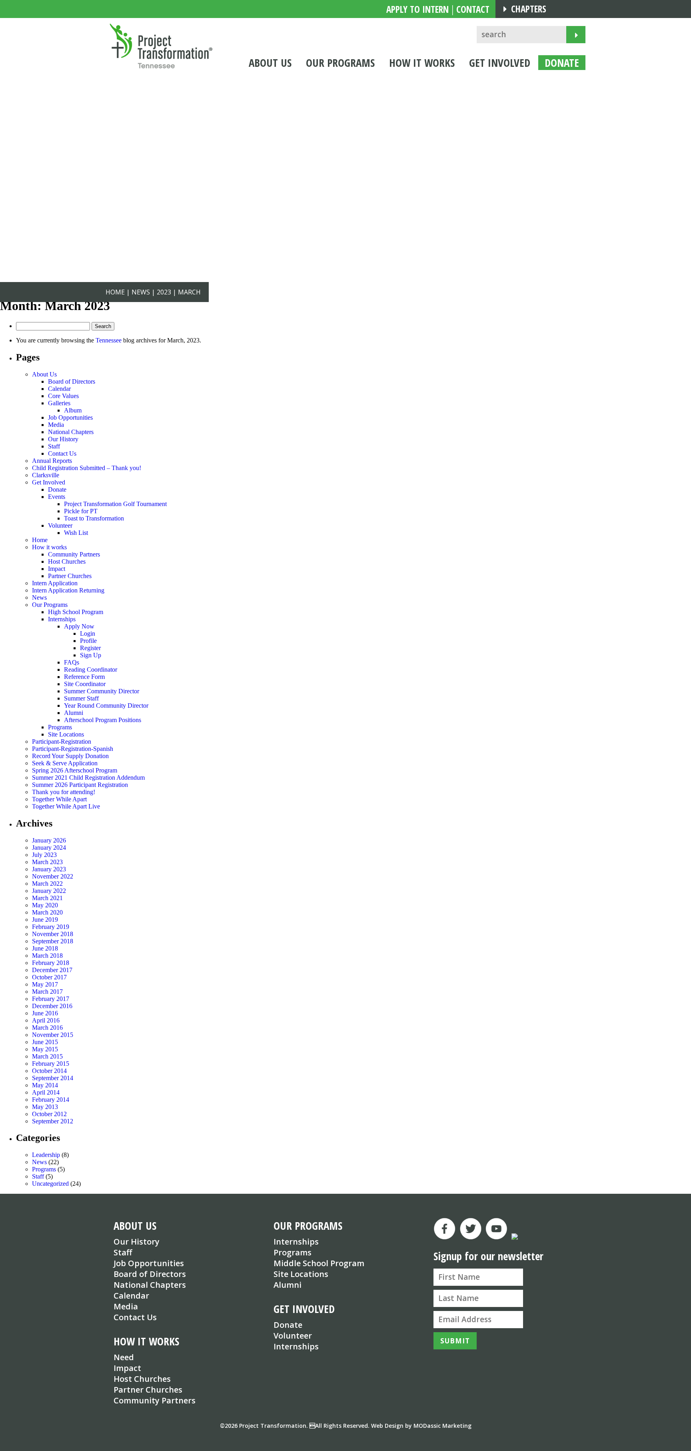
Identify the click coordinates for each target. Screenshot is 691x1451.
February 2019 (50, 926)
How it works (49, 547)
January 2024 (49, 847)
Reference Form (84, 676)
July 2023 (44, 854)
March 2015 (47, 1056)
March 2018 (47, 955)
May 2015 (45, 1049)
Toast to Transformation (94, 518)
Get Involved (48, 482)
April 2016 (46, 1020)
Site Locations (66, 734)
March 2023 (47, 862)
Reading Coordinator (90, 669)
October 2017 (49, 977)
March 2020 (47, 912)
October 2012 (49, 1114)
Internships (62, 619)
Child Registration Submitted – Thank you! (86, 467)
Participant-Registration (61, 741)
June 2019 (45, 919)
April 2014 (46, 1092)
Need (124, 1357)
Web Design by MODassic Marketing (421, 1425)
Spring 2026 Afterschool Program (74, 770)
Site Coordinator (85, 683)
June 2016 (45, 1013)
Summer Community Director (101, 691)
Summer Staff (81, 698)
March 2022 (47, 883)
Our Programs (50, 604)
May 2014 (45, 1085)
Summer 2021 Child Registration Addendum (88, 777)
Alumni (73, 712)
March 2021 (47, 898)
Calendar (59, 388)
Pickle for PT (81, 511)
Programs (60, 727)
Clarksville (45, 475)
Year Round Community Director (106, 705)
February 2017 (50, 998)
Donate (57, 489)
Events (56, 496)
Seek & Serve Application (65, 763)
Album (73, 410)
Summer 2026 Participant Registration (80, 784)
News (39, 597)
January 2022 (49, 890)
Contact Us (62, 453)
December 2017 (52, 970)
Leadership (46, 1154)
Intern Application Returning (68, 590)
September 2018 (52, 941)
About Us (44, 374)
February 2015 (50, 1063)
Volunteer (60, 525)
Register (90, 647)
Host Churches (67, 561)
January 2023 (49, 869)
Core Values (63, 395)
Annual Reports (52, 460)
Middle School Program (319, 1263)
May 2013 (45, 1106)
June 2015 (45, 1042)
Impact (56, 568)
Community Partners (74, 554)
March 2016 (47, 1027)
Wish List (76, 532)
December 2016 (52, 1006)
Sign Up (90, 655)
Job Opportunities (70, 417)
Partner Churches (70, 575)
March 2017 (47, 991)
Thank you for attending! (63, 792)
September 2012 (52, 1121)
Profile (88, 640)
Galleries (59, 403)
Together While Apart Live (66, 806)
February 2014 (50, 1099)
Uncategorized (50, 1183)
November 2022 (52, 876)
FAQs (71, 662)
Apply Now (79, 626)
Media (56, 424)
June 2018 (45, 948)
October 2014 (49, 1070)
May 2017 (45, 984)
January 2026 (49, 840)
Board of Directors (71, 381)
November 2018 (52, 934)
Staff (54, 446)
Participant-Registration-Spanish (72, 748)
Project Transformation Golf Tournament (115, 503)
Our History (63, 439)
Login (87, 633)
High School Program (75, 611)
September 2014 (52, 1078)
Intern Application (55, 583)
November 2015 (52, 1034)
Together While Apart (59, 799)
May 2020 (45, 905)
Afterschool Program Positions (102, 719)
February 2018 (50, 962)
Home (40, 539)
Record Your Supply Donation (70, 756)
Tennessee (109, 340)
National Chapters (71, 431)
